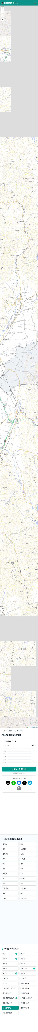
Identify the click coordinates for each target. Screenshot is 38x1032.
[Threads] (24, 783)
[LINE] (13, 783)
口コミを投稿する (20, 769)
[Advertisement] (19, 813)
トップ (4, 731)
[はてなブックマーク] (30, 783)
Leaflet (29, 727)
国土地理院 (35, 727)
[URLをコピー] (19, 788)
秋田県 (10, 731)
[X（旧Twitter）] (8, 783)
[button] (2, 8)
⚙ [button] (2, 20)
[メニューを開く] (35, 3)
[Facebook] (19, 783)
